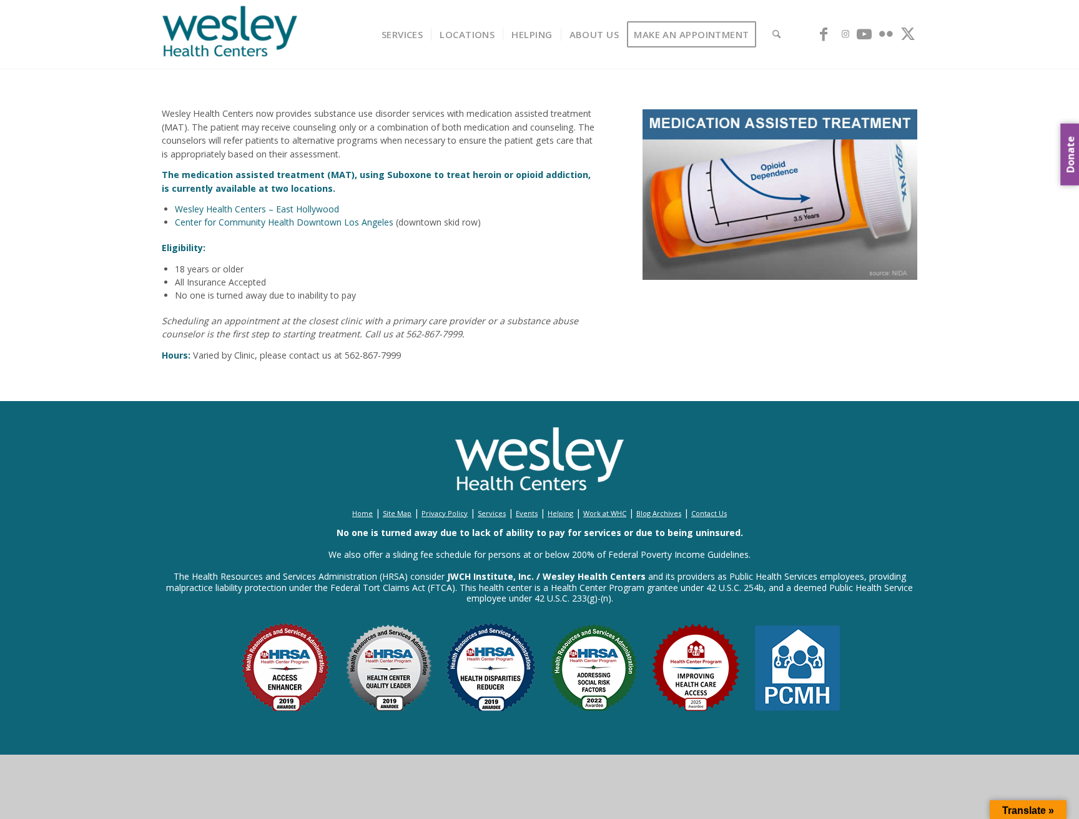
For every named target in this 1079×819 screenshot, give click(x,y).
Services (492, 513)
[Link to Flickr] (886, 33)
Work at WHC (604, 513)
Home (362, 513)
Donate (1070, 154)
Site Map (397, 513)
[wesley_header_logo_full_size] (230, 34)
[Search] (776, 34)
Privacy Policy (444, 513)
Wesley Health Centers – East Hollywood (257, 209)
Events (527, 513)
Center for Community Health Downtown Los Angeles (284, 222)
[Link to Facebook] (823, 33)
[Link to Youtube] (864, 33)
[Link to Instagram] (845, 33)
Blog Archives (658, 513)
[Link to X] (908, 33)
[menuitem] (402, 34)
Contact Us (709, 513)
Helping (560, 513)
